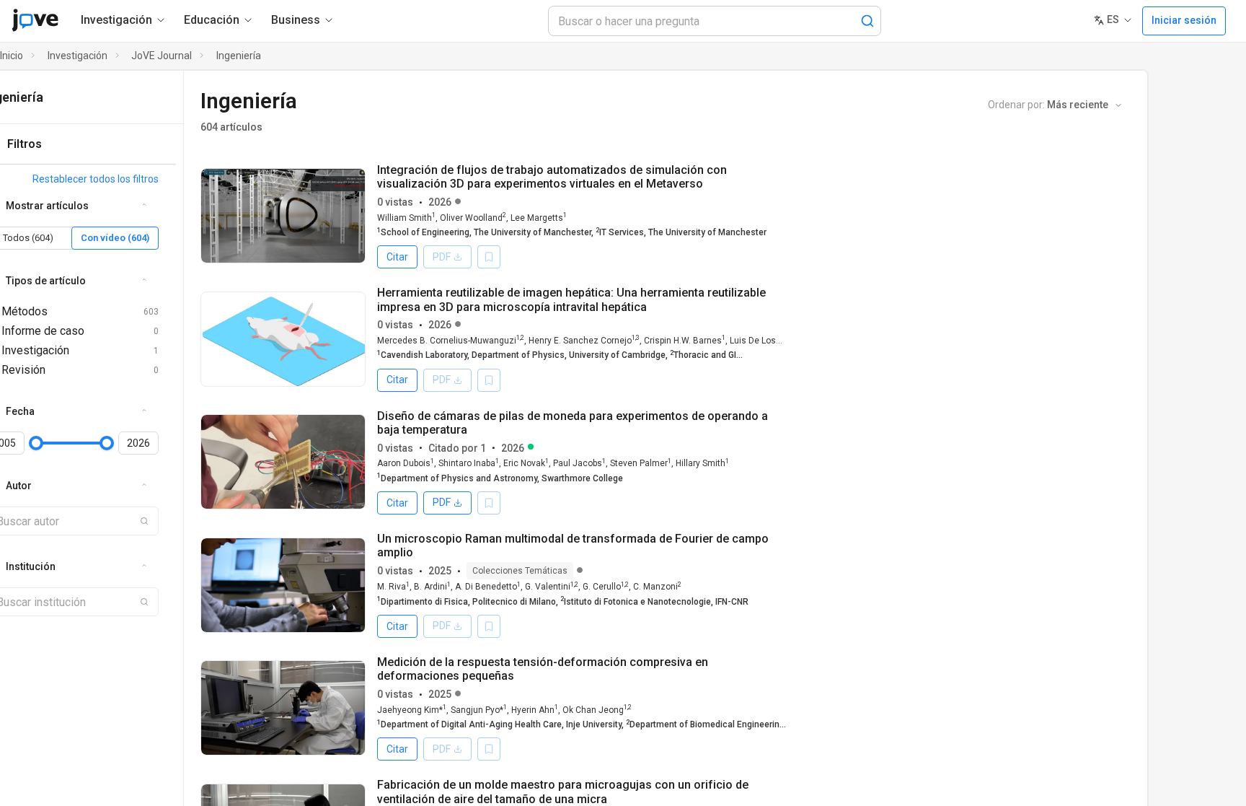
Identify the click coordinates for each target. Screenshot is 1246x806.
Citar (397, 257)
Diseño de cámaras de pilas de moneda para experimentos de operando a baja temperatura (572, 423)
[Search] (867, 21)
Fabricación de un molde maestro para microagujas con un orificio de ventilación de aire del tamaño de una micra (562, 791)
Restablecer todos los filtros (95, 179)
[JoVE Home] (35, 20)
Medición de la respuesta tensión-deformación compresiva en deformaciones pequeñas (542, 669)
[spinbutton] (138, 443)
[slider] (36, 443)
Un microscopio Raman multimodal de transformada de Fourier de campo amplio (573, 545)
